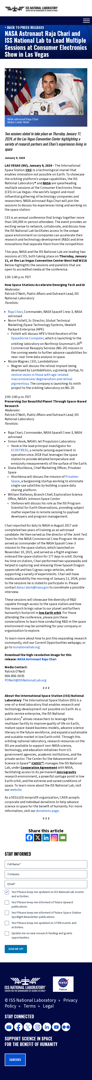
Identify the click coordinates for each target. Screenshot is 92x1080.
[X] (38, 837)
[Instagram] (54, 837)
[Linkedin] (46, 837)
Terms (30, 1006)
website (16, 789)
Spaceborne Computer (27, 338)
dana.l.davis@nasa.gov (32, 587)
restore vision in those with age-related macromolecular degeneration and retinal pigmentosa (41, 379)
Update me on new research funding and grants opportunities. (42, 935)
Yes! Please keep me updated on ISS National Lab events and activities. (48, 894)
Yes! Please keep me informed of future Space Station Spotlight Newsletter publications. (46, 915)
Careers (15, 1060)
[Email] (63, 837)
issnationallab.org (26, 647)
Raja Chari (15, 311)
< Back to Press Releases (24, 27)
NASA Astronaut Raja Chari (36, 659)
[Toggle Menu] (86, 20)
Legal (48, 1006)
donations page (47, 810)
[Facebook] (29, 837)
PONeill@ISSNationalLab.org (25, 680)
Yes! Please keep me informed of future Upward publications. (42, 904)
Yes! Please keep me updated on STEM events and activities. (44, 925)
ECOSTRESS (19, 450)
